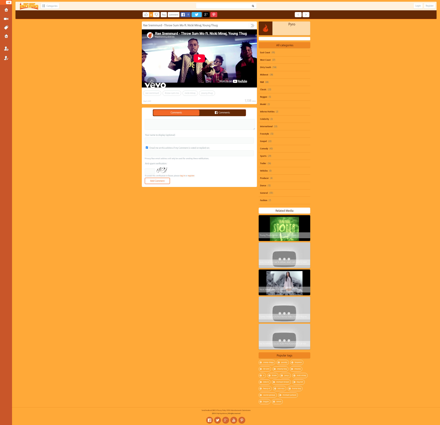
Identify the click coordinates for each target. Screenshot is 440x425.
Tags (6, 27)
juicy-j (286, 375)
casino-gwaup (269, 395)
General (264, 193)
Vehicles (264, 171)
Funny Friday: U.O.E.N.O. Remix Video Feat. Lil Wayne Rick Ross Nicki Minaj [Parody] (297, 316)
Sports (263, 156)
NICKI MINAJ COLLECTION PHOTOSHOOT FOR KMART (285, 344)
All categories (284, 45)
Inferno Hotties (267, 112)
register (191, 176)
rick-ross (281, 388)
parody (284, 362)
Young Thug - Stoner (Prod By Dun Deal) (278, 235)
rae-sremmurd (152, 93)
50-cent (266, 369)
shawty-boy (282, 369)
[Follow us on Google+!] (225, 420)
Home (6, 10)
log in (182, 176)
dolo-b (266, 382)
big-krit (300, 382)
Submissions (6, 36)
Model (263, 104)
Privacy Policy (221, 410)
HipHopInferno (222, 413)
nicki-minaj (190, 93)
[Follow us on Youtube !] (233, 420)
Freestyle (264, 134)
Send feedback (207, 410)
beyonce (298, 362)
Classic (263, 89)
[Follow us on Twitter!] (217, 420)
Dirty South (265, 67)
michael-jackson (289, 395)
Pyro (291, 24)
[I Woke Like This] (298, 14)
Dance (263, 185)
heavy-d (266, 388)
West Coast (265, 60)
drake (274, 375)
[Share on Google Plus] (206, 14)
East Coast (265, 52)
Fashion (263, 200)
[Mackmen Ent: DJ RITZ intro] (305, 14)
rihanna (297, 369)
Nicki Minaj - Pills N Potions (272, 289)
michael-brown (282, 382)
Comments (176, 112)
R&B (262, 82)
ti (263, 375)
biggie (266, 401)
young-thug (207, 93)
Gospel (263, 141)
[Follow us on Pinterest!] (241, 420)
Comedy (264, 148)
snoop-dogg (268, 362)
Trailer (263, 163)
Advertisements (236, 410)
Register (6, 58)
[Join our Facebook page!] (209, 420)
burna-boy (296, 388)
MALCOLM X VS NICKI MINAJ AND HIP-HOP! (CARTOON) (286, 262)
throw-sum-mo (172, 93)
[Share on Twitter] (196, 14)
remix (278, 401)
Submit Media (6, 19)
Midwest (264, 75)
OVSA (228, 410)
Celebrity (264, 119)
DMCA (214, 410)
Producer (264, 178)
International (266, 126)
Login (6, 48)
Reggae (263, 97)
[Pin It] (213, 14)
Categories (52, 6)
